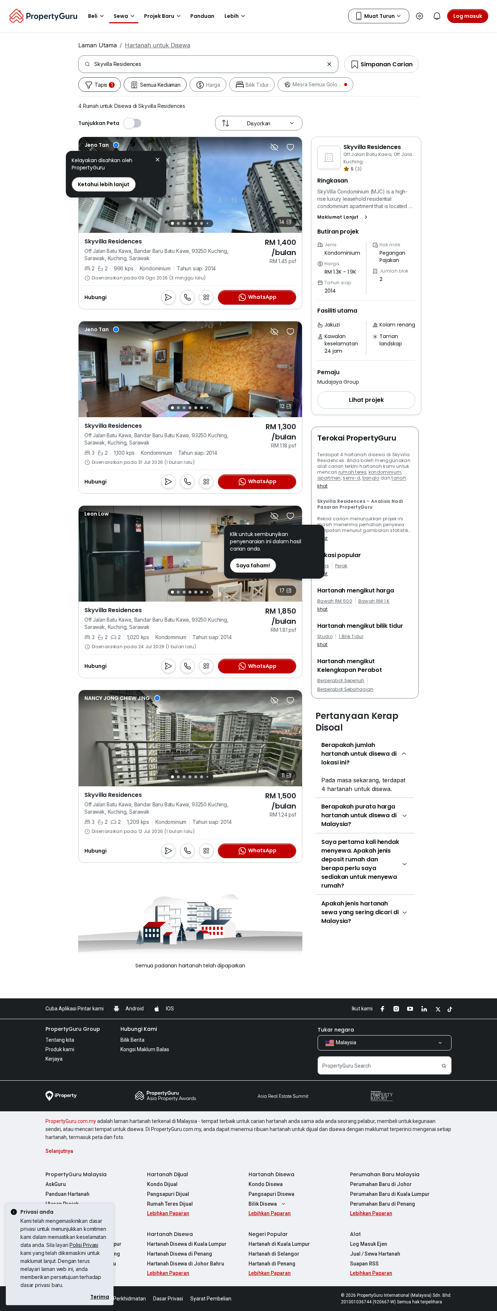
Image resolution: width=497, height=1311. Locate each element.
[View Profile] (101, 145)
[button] (343, 217)
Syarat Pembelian (210, 1299)
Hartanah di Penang (272, 1264)
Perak (341, 566)
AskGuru (55, 1184)
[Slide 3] (184, 223)
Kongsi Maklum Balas (144, 1049)
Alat (355, 1234)
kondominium (385, 472)
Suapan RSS (364, 1264)
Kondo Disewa (266, 1184)
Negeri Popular (268, 1234)
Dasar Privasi (168, 1299)
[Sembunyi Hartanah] (274, 147)
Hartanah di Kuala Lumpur (279, 1244)
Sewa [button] (121, 16)
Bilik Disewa (263, 1204)
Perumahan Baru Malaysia (385, 1174)
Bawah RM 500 (334, 601)
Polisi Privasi (83, 1245)
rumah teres (352, 472)
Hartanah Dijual (167, 1174)
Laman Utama (97, 45)
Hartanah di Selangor (274, 1254)
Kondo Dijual (162, 1184)
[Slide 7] (207, 223)
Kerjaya (54, 1059)
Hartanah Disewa (271, 1174)
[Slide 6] (201, 223)
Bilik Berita (132, 1040)
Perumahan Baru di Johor (381, 1184)
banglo (370, 478)
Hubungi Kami (138, 1029)
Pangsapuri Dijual (168, 1194)
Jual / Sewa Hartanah (375, 1254)
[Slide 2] (178, 223)
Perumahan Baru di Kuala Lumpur (390, 1194)
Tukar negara (336, 1029)
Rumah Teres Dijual (170, 1204)
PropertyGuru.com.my (70, 1121)
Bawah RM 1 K (374, 601)
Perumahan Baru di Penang (382, 1204)
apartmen (329, 478)
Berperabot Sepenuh (341, 681)
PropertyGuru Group (72, 1029)
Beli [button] (93, 16)
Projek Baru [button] (159, 16)
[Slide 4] (189, 223)
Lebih (231, 16)
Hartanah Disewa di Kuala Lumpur (187, 1244)
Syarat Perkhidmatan (121, 1299)
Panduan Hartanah (67, 1194)
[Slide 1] (172, 223)
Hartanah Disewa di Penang (179, 1254)
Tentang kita (59, 1040)
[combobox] (209, 64)
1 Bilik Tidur (351, 636)
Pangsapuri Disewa (271, 1194)
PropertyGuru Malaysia (76, 1174)
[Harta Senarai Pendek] (290, 147)
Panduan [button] (202, 16)
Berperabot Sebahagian (345, 689)
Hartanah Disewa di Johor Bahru (185, 1264)
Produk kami (59, 1049)
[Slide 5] (195, 223)
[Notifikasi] (437, 16)
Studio (325, 636)
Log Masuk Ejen (368, 1244)
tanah (398, 478)
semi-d (351, 478)
